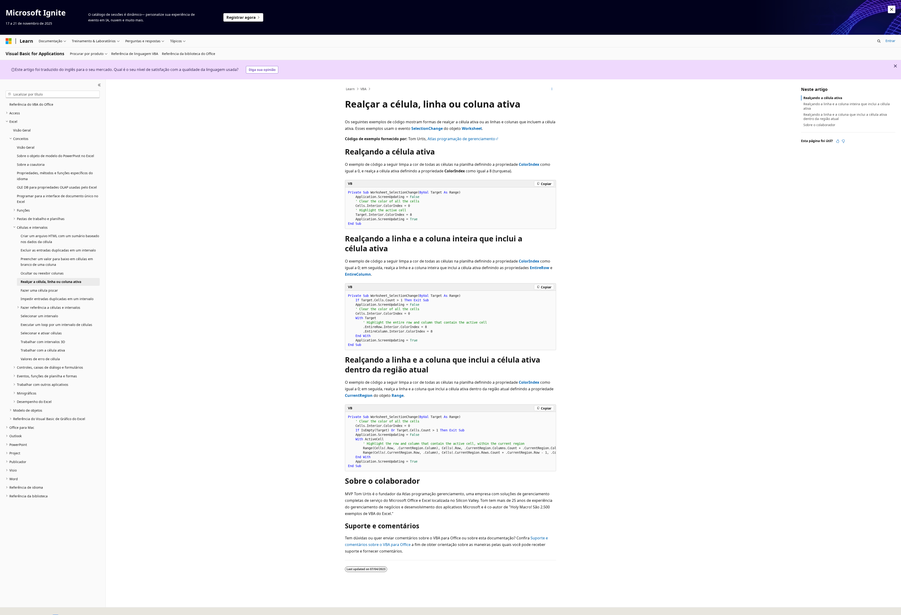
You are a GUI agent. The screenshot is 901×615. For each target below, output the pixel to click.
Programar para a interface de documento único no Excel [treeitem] (57, 198)
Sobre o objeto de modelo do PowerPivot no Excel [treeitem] (55, 156)
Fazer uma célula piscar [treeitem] (39, 290)
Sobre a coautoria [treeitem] (31, 164)
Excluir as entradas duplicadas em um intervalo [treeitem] (58, 250)
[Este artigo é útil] (837, 141)
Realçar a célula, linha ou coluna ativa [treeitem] (51, 281)
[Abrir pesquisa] (879, 41)
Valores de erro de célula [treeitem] (40, 358)
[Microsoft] (9, 41)
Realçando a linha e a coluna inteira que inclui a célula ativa (846, 106)
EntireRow (539, 267)
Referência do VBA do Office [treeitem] (31, 104)
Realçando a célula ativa (822, 98)
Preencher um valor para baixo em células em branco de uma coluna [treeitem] (57, 261)
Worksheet (472, 128)
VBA (363, 89)
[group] (450, 441)
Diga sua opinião (262, 69)
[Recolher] (99, 85)
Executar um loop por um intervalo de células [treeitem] (56, 324)
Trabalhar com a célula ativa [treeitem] (43, 350)
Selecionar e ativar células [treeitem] (41, 333)
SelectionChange (427, 128)
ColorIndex (529, 164)
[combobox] (53, 94)
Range (398, 395)
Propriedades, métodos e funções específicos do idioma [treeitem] (55, 176)
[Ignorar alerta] (891, 9)
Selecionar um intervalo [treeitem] (39, 316)
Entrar (890, 41)
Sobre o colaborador (819, 125)
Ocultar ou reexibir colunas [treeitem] (42, 273)
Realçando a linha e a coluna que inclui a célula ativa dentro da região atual (845, 116)
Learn (350, 89)
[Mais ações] (552, 89)
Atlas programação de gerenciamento (461, 138)
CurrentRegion (359, 395)
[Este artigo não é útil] (843, 141)
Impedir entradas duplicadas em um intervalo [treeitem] (57, 299)
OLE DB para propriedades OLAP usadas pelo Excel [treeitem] (57, 187)
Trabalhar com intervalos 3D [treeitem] (43, 341)
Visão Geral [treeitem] (22, 130)
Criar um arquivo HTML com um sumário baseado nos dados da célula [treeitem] (60, 239)
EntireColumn (358, 274)
